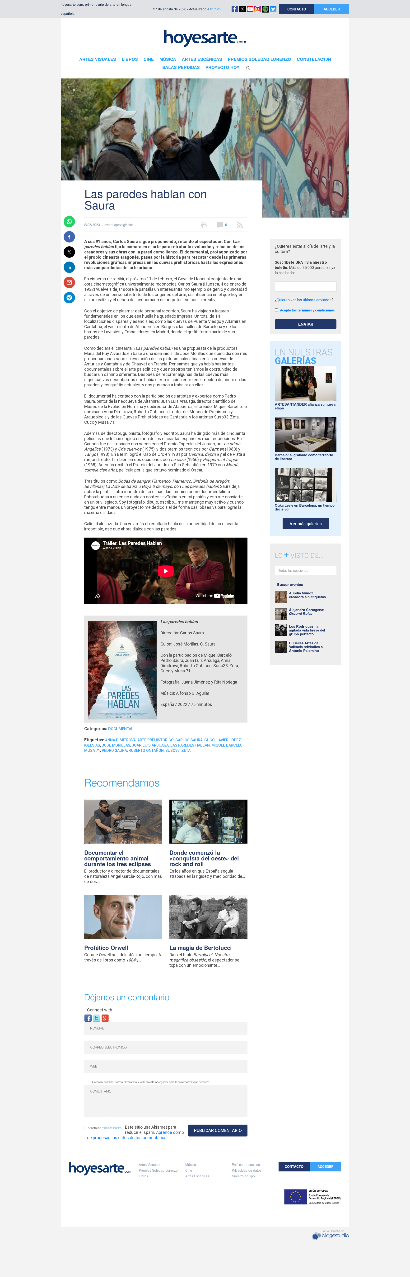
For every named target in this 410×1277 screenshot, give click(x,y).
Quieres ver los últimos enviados (304, 300)
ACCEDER (332, 9)
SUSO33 (172, 750)
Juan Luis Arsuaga (150, 745)
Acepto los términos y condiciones (307, 310)
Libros (143, 1176)
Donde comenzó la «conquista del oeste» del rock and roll (204, 858)
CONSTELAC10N (314, 59)
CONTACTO (296, 9)
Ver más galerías (306, 523)
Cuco (209, 740)
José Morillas (116, 745)
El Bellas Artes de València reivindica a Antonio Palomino (306, 646)
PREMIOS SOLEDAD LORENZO (259, 59)
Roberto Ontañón (146, 750)
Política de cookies (246, 1164)
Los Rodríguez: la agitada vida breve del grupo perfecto (307, 630)
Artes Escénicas (197, 1176)
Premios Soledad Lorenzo (158, 1170)
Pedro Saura (114, 750)
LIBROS (130, 59)
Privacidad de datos (246, 1170)
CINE (149, 59)
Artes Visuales (149, 1164)
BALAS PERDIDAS (181, 67)
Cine (188, 1170)
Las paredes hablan (190, 745)
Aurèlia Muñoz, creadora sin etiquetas (307, 595)
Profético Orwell (106, 947)
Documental (120, 729)
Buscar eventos (290, 584)
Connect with (99, 1009)
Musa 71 (92, 750)
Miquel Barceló (226, 745)
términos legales (111, 1128)
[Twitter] (96, 1017)
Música (190, 1164)
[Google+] (105, 1017)
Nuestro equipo (243, 1176)
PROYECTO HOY (222, 67)
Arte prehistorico (155, 740)
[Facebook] (88, 1017)
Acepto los (104, 1128)
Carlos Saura (189, 740)
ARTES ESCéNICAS (202, 59)
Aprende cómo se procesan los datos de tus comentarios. (135, 1135)
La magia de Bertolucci (200, 947)
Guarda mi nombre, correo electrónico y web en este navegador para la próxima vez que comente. (150, 1082)
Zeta (186, 750)
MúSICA (167, 59)
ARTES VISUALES (97, 59)
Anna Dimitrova (120, 740)
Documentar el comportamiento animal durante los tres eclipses (117, 858)
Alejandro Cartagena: (306, 611)
